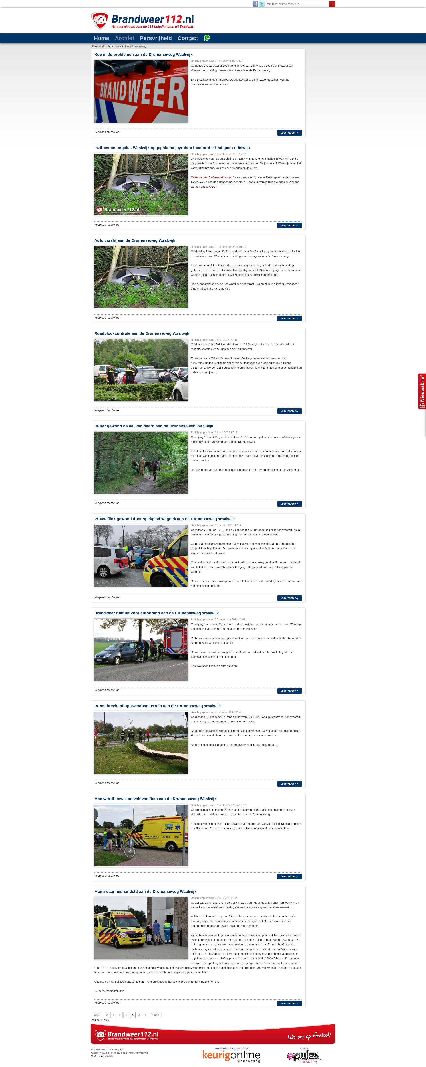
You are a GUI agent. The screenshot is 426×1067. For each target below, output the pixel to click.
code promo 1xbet (276, 949)
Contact (170, 38)
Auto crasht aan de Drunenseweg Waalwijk (134, 240)
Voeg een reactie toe (106, 132)
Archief (118, 38)
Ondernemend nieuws (103, 1056)
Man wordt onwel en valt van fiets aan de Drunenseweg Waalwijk (155, 799)
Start (97, 1014)
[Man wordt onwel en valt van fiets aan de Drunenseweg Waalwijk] (141, 868)
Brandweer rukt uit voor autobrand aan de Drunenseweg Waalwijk (156, 613)
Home (99, 38)
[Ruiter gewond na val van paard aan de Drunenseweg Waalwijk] (141, 495)
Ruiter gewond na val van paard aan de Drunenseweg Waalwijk (153, 426)
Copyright (119, 1049)
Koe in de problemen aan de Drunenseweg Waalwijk (143, 54)
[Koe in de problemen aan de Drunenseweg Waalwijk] (141, 124)
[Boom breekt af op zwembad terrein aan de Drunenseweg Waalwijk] (141, 775)
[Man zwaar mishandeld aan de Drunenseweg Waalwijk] (141, 961)
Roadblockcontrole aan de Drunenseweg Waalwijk (141, 333)
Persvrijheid (144, 38)
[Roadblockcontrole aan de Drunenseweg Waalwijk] (141, 402)
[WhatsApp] (185, 38)
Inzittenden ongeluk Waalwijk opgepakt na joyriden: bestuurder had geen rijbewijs (172, 148)
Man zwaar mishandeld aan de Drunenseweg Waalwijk (145, 891)
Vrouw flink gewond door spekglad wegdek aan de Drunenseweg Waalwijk (164, 519)
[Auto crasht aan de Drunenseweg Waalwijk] (141, 310)
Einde (155, 1014)
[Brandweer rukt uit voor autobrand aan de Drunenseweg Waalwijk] (141, 682)
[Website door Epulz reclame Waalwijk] (304, 1062)
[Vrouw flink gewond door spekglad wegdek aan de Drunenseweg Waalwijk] (141, 588)
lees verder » (289, 132)
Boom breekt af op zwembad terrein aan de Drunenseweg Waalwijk (157, 706)
